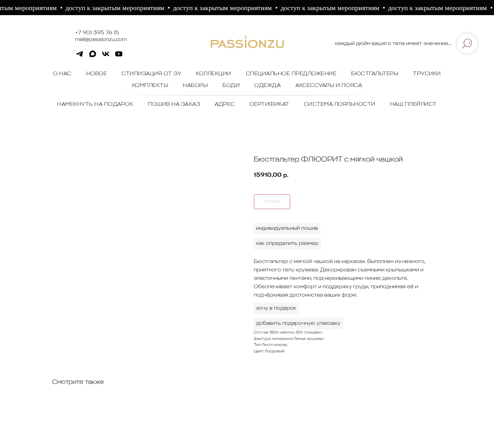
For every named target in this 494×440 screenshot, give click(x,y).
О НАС (62, 74)
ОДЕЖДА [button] (267, 85)
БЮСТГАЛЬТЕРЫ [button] (374, 74)
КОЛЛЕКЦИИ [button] (213, 74)
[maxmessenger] (92, 56)
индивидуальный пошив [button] (287, 228)
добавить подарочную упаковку (298, 323)
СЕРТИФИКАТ (269, 104)
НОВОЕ (96, 74)
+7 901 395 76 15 (97, 33)
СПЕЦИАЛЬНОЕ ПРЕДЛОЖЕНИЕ (291, 74)
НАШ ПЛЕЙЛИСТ (413, 104)
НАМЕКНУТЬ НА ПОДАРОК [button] (95, 104)
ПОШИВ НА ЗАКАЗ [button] (174, 104)
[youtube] (119, 56)
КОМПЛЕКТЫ (150, 85)
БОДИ (231, 85)
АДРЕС (225, 104)
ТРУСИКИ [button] (427, 74)
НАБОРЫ (195, 85)
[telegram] (79, 56)
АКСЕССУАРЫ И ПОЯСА (328, 85)
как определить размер (287, 243)
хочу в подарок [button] (276, 308)
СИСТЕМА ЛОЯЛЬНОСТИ (339, 104)
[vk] (105, 56)
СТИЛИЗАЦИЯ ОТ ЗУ (151, 74)
